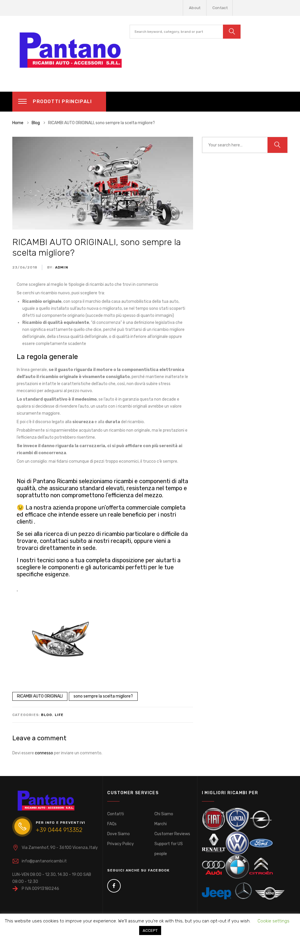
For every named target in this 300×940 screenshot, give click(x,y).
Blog (46, 715)
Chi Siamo (163, 813)
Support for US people (168, 848)
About (195, 8)
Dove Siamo (118, 833)
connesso (44, 753)
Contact (220, 8)
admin (61, 267)
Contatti (115, 813)
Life (59, 715)
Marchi (160, 823)
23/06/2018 (24, 267)
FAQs (112, 823)
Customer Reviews (172, 833)
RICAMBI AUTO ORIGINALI (40, 696)
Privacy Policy (120, 843)
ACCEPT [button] (150, 930)
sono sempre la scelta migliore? (103, 696)
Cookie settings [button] (273, 921)
